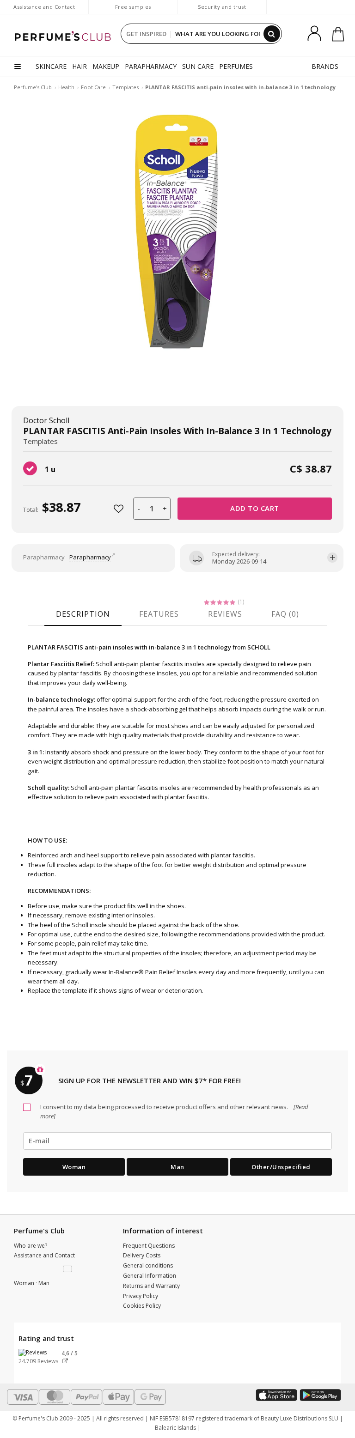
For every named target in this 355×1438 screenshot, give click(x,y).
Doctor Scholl (46, 420)
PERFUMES (236, 66)
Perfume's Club (33, 87)
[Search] (271, 33)
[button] (68, 1269)
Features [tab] (159, 614)
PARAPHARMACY (151, 66)
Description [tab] (83, 614)
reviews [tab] (225, 614)
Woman (74, 1167)
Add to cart (254, 508)
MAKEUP (105, 66)
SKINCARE (51, 66)
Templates (125, 87)
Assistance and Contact (44, 6)
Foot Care (93, 87)
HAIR (79, 66)
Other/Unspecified (281, 1167)
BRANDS (325, 66)
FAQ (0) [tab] (285, 614)
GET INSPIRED (146, 34)
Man (177, 1167)
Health (66, 87)
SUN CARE (198, 66)
